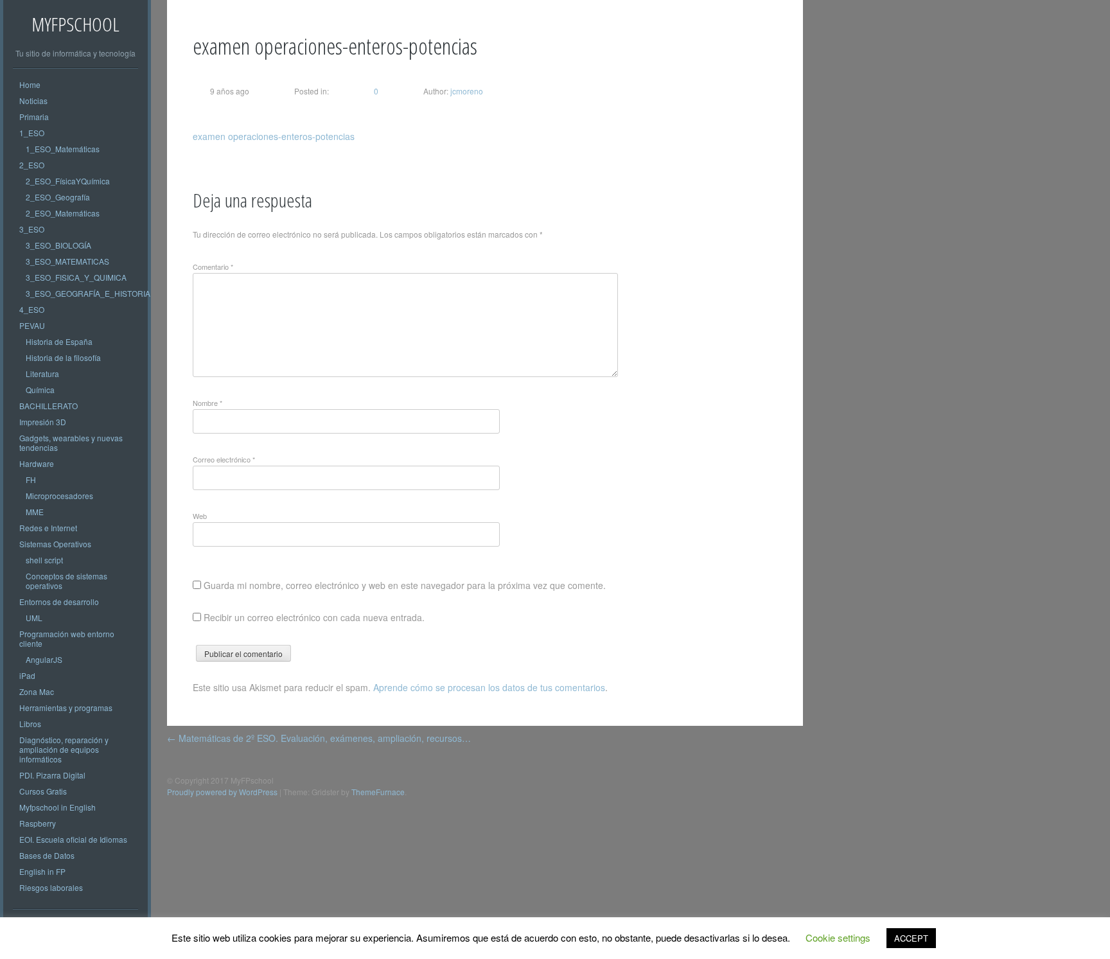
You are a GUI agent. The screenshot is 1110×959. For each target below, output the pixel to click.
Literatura (42, 373)
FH (31, 479)
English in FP (42, 871)
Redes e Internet (48, 527)
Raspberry (37, 823)
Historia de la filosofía (63, 357)
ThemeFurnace (378, 791)
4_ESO (31, 309)
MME (35, 511)
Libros (30, 723)
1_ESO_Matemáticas (63, 148)
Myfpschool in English (57, 807)
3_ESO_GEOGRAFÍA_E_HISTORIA (88, 293)
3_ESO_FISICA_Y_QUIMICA (76, 277)
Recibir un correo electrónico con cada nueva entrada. (314, 617)
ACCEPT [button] (911, 938)
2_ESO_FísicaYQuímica (68, 180)
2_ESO (31, 164)
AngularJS (44, 659)
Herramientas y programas (65, 707)
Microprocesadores (59, 495)
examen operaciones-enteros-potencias (274, 136)
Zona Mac (36, 691)
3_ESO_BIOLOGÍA (58, 245)
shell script (44, 559)
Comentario (213, 266)
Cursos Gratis (43, 791)
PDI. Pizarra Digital (52, 775)
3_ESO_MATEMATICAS (67, 261)
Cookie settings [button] (838, 937)
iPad (27, 675)
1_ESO (31, 132)
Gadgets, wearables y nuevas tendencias (71, 442)
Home (29, 84)
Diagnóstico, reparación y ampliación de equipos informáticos (64, 749)
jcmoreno (465, 90)
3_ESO (31, 229)
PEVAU (32, 325)
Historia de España (59, 341)
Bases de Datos (47, 855)
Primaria (34, 116)
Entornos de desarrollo (59, 601)
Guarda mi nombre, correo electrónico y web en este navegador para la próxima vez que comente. (405, 585)
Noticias (33, 100)
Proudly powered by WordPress (222, 791)
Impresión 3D (42, 421)
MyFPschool (75, 24)
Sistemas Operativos (55, 543)
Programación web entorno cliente (66, 638)
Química (40, 389)
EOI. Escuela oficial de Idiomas (73, 839)
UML (34, 617)
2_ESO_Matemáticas (63, 212)
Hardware (36, 463)
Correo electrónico (224, 459)
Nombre (207, 403)
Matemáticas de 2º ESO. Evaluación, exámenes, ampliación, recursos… (319, 738)
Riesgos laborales (51, 887)
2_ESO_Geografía (58, 196)
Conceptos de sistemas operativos (66, 580)
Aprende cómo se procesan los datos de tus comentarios (489, 687)
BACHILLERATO (48, 405)
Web (200, 516)
